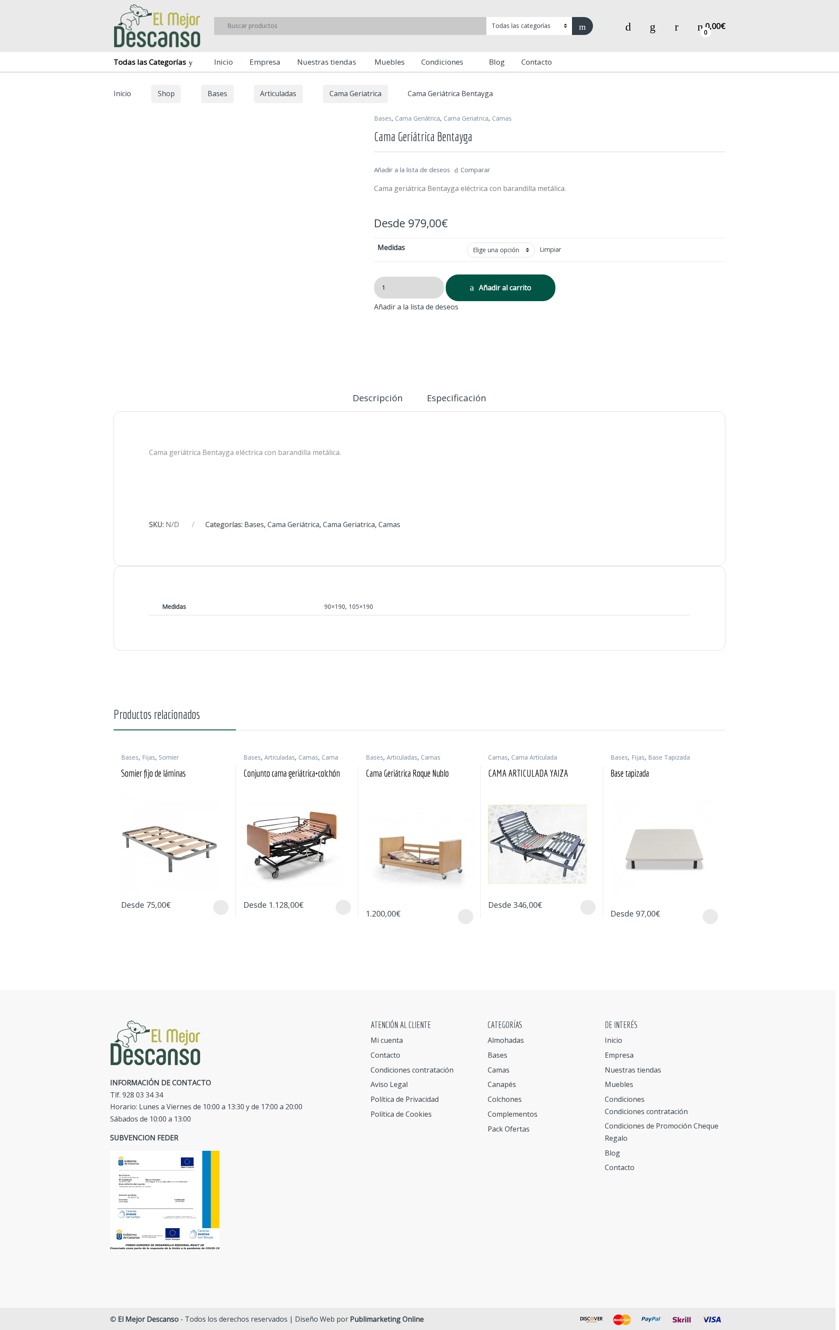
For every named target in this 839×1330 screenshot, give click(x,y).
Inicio (223, 62)
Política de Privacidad (405, 1099)
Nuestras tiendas (326, 62)
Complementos (512, 1114)
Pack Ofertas (509, 1129)
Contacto (536, 62)
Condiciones (442, 62)
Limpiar (550, 249)
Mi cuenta (387, 1040)
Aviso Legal (389, 1084)
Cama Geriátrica (417, 118)
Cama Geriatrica (355, 93)
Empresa (265, 62)
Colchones (505, 1099)
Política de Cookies (401, 1114)
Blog (497, 62)
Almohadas (506, 1040)
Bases (217, 93)
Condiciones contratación (412, 1070)
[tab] (378, 402)
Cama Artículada (534, 757)
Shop (166, 93)
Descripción (378, 398)
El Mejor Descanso (148, 1319)
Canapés (502, 1084)
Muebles (389, 62)
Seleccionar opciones (212, 907)
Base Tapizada (669, 757)
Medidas (391, 247)
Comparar (475, 169)
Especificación (456, 398)
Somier (169, 757)
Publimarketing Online (387, 1319)
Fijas (148, 757)
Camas (502, 118)
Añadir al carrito (505, 287)
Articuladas (278, 93)
